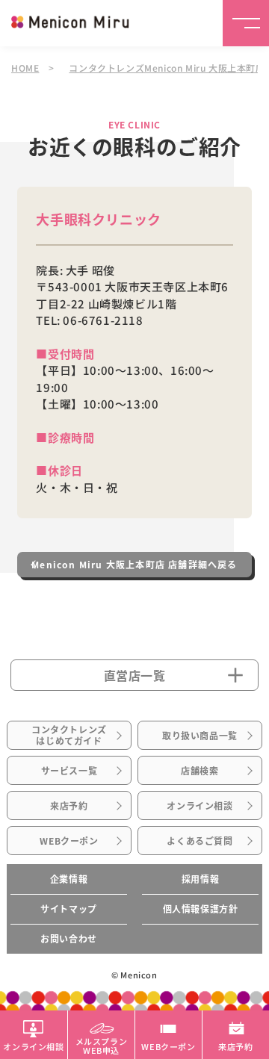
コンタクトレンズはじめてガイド (69, 735)
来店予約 (68, 806)
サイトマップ (68, 909)
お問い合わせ (68, 938)
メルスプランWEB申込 (101, 1045)
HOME (25, 67)
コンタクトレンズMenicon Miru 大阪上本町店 (167, 67)
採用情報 (200, 879)
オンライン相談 (199, 806)
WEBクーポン (69, 841)
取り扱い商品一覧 (200, 735)
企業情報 (68, 879)
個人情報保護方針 (200, 909)
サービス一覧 (69, 770)
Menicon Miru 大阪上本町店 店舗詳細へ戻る (134, 564)
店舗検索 (199, 770)
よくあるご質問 (199, 841)
